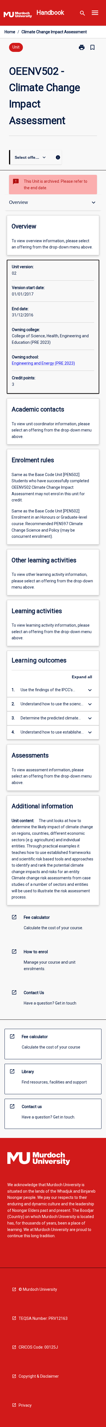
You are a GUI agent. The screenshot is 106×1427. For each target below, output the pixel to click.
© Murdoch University (38, 1289)
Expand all (82, 677)
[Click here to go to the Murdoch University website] (18, 15)
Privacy (25, 1405)
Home (10, 32)
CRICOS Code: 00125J (38, 1347)
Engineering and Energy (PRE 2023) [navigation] (43, 363)
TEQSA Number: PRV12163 (43, 1318)
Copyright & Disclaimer (39, 1376)
